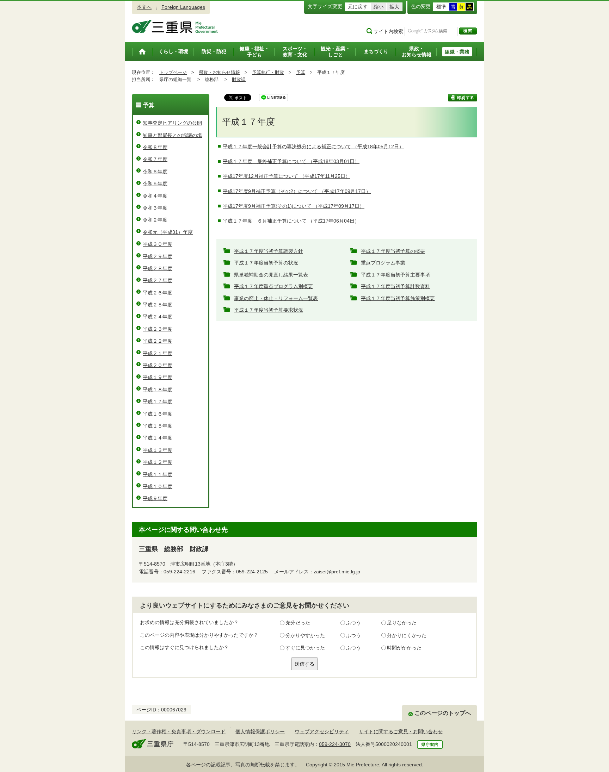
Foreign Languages (183, 7)
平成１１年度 (157, 474)
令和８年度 (155, 147)
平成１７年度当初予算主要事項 (395, 275)
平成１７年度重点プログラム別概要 (273, 286)
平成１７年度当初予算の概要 (393, 251)
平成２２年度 (157, 341)
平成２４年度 (157, 316)
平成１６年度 (157, 414)
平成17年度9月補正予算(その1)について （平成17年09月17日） (293, 206)
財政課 (239, 79)
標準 (441, 7)
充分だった (297, 622)
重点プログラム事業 (383, 263)
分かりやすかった (305, 635)
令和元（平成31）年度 (168, 232)
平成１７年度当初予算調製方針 (268, 251)
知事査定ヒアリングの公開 (172, 123)
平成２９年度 (157, 256)
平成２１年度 (157, 353)
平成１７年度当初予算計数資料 (395, 286)
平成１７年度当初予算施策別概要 (398, 298)
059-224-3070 (335, 744)
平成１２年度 (157, 462)
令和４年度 (155, 196)
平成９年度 (155, 498)
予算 (300, 72)
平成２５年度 (157, 304)
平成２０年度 (157, 365)
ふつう (353, 622)
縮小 (378, 7)
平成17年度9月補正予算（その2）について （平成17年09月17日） (297, 191)
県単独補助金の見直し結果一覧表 (271, 275)
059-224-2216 (179, 571)
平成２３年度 (157, 329)
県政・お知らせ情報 (219, 72)
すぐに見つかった (305, 647)
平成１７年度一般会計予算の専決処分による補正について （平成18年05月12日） (313, 146)
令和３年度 (155, 208)
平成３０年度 (157, 244)
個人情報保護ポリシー (260, 731)
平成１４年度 (157, 438)
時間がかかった (404, 647)
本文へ (144, 7)
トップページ (173, 72)
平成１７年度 (157, 401)
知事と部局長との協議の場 (172, 135)
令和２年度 (155, 220)
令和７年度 (155, 159)
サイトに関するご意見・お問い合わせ (401, 731)
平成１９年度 (157, 377)
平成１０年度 (157, 486)
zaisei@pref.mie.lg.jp (337, 571)
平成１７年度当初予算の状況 (266, 263)
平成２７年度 (157, 280)
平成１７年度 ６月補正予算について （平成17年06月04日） (291, 221)
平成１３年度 (157, 450)
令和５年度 (155, 183)
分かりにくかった (406, 635)
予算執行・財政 (268, 72)
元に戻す (358, 7)
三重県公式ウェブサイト (175, 26)
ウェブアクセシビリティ (322, 731)
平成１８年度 (157, 389)
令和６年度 (155, 171)
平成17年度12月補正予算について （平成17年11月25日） (286, 176)
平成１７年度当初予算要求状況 (268, 310)
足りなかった (402, 622)
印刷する (462, 97)
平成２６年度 (157, 292)
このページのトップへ (442, 713)
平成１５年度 (157, 426)
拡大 (394, 7)
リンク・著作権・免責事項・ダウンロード (179, 731)
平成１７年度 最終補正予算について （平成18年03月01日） (291, 161)
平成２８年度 (157, 268)
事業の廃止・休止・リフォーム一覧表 (276, 298)
